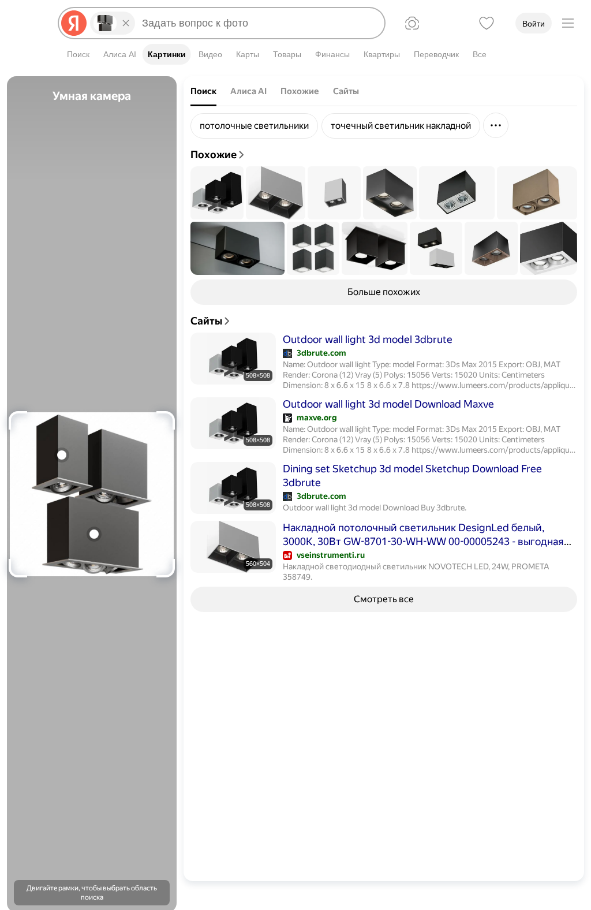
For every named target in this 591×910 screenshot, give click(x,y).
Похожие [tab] (299, 91)
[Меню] (567, 23)
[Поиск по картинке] (412, 23)
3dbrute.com (321, 352)
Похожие (213, 154)
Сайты (206, 321)
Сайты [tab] (346, 91)
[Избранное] (486, 23)
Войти (533, 23)
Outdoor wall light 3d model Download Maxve (388, 404)
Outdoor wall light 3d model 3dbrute (367, 339)
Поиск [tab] (203, 91)
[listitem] (254, 126)
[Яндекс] (74, 23)
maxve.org (317, 417)
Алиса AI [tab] (248, 91)
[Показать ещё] (495, 125)
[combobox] (258, 23)
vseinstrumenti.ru (331, 555)
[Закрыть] (126, 23)
